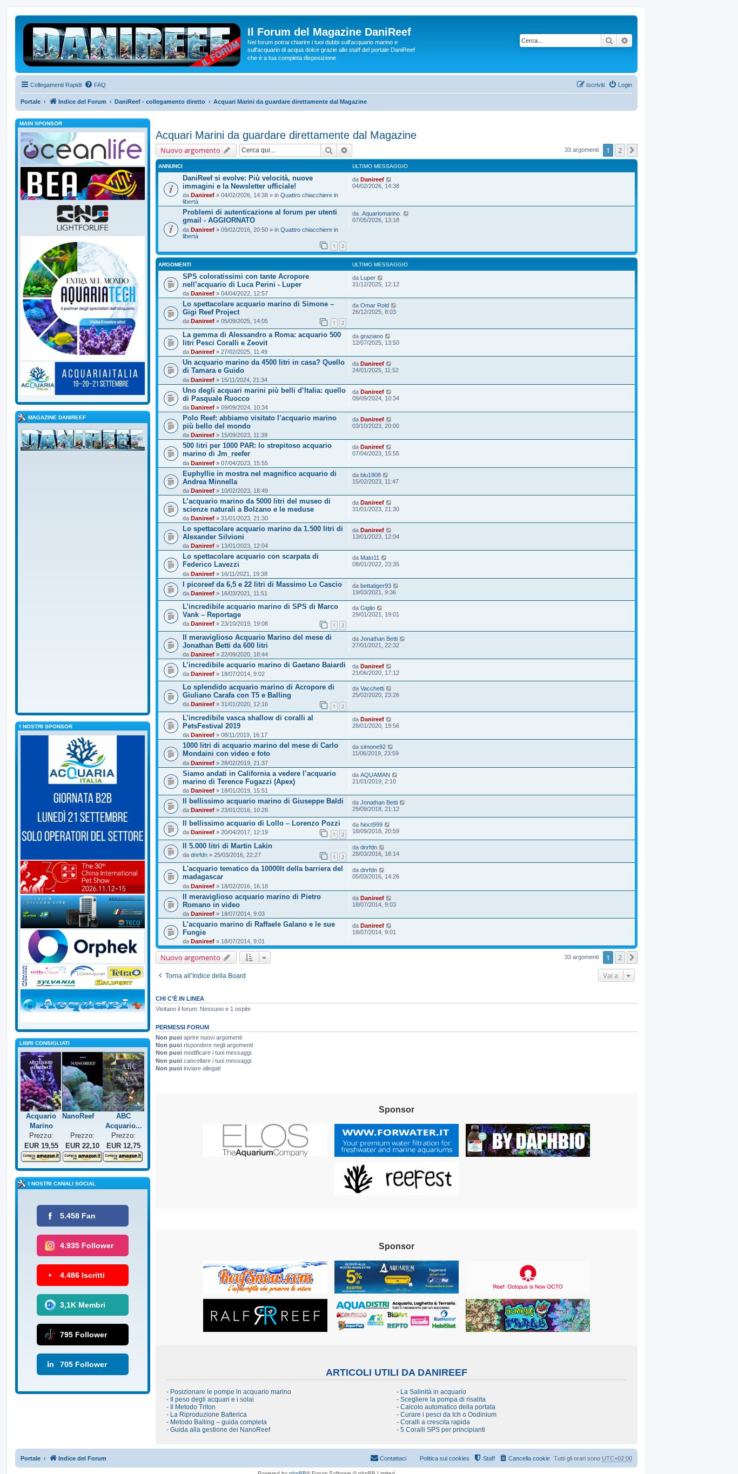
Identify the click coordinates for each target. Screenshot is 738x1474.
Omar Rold (374, 305)
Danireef (202, 195)
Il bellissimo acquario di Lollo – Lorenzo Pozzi (261, 823)
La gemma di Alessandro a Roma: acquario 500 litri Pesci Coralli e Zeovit (262, 339)
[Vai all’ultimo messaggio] (389, 179)
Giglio (367, 608)
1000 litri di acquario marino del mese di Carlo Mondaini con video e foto (260, 749)
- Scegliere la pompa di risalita (441, 1399)
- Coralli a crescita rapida (433, 1422)
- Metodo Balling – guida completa (216, 1422)
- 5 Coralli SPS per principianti (441, 1429)
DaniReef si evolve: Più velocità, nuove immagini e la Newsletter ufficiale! (248, 182)
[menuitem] (95, 84)
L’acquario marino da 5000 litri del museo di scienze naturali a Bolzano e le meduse (257, 505)
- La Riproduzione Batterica (206, 1414)
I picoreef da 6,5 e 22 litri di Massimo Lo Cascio (262, 584)
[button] (632, 150)
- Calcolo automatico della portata (446, 1407)
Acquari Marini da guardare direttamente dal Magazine (286, 135)
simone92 (373, 746)
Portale (31, 101)
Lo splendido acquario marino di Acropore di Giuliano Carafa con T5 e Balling (258, 691)
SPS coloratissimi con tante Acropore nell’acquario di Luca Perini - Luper (246, 280)
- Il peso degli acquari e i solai (210, 1399)
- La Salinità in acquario (431, 1392)
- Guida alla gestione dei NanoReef (218, 1429)
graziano (371, 336)
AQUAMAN (375, 775)
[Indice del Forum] (132, 43)
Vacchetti (372, 688)
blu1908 (370, 475)
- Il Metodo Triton (191, 1407)
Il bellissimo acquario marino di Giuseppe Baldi (263, 801)
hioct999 (371, 824)
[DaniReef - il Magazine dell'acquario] (83, 442)
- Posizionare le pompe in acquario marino (228, 1392)
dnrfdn (199, 855)
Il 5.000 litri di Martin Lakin (227, 846)
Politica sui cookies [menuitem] (444, 1458)
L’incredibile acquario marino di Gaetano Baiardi (264, 665)
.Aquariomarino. (380, 213)
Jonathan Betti (379, 638)
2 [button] (620, 150)
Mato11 (369, 557)
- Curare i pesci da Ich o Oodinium (447, 1414)
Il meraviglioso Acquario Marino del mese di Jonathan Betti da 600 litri (257, 641)
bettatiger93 (375, 585)
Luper (367, 277)
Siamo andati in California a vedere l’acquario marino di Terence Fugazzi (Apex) (259, 777)
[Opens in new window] (265, 1140)
